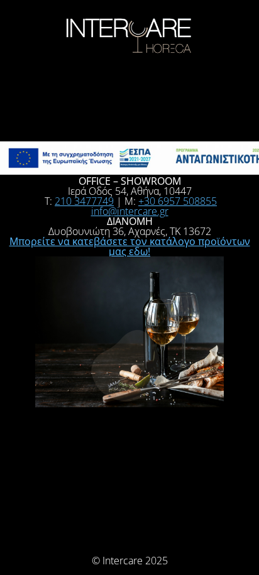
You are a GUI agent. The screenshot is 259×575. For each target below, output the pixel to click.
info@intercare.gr (129, 211)
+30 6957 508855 (177, 201)
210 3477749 (84, 201)
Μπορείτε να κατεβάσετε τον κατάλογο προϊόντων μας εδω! (129, 246)
